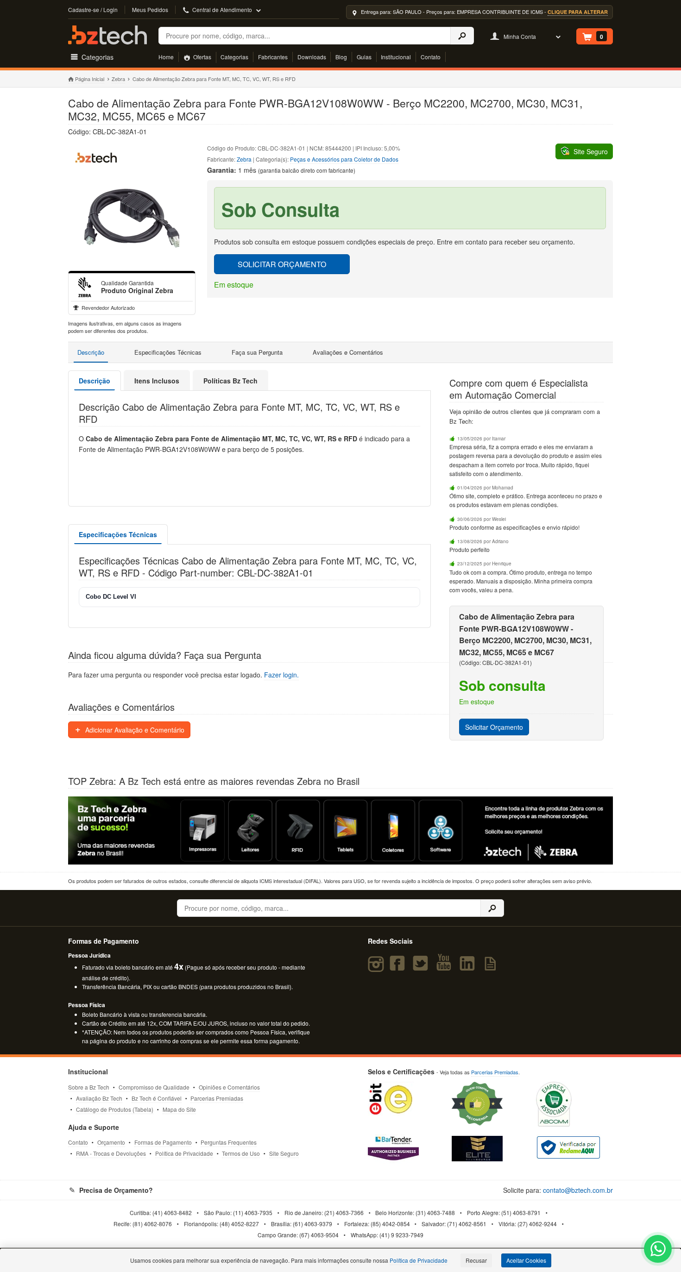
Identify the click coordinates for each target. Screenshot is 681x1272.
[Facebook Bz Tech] (399, 967)
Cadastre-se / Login (93, 9)
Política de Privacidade (184, 1153)
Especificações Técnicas (168, 352)
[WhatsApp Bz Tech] (658, 1250)
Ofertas (201, 57)
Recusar (476, 1260)
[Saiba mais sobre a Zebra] (340, 830)
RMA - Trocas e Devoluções (111, 1153)
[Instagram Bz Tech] (377, 967)
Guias (364, 57)
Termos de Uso (241, 1153)
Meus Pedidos (150, 9)
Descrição (90, 352)
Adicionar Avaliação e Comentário (133, 729)
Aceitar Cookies (526, 1260)
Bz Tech (107, 34)
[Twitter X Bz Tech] (422, 967)
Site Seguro (284, 1153)
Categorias (234, 57)
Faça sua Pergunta (257, 352)
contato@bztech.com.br (578, 1190)
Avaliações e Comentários (348, 352)
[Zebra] (85, 287)
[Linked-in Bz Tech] (469, 967)
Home (166, 57)
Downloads (311, 57)
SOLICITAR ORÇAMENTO (282, 264)
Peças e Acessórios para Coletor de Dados (344, 159)
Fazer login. (281, 674)
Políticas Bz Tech (230, 380)
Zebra (118, 78)
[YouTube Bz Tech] (446, 967)
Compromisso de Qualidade (154, 1087)
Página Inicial (89, 78)
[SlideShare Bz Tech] (492, 967)
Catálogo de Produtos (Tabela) (114, 1109)
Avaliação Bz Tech (99, 1098)
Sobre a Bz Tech (88, 1087)
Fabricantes (273, 57)
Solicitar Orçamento (494, 727)
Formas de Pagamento (163, 1142)
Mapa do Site (179, 1109)
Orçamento (111, 1142)
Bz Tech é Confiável (157, 1098)
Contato (431, 57)
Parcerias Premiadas (216, 1098)
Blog (341, 57)
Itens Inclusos (156, 380)
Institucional (396, 57)
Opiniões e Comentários (229, 1087)
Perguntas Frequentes (229, 1142)
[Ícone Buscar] (462, 35)
